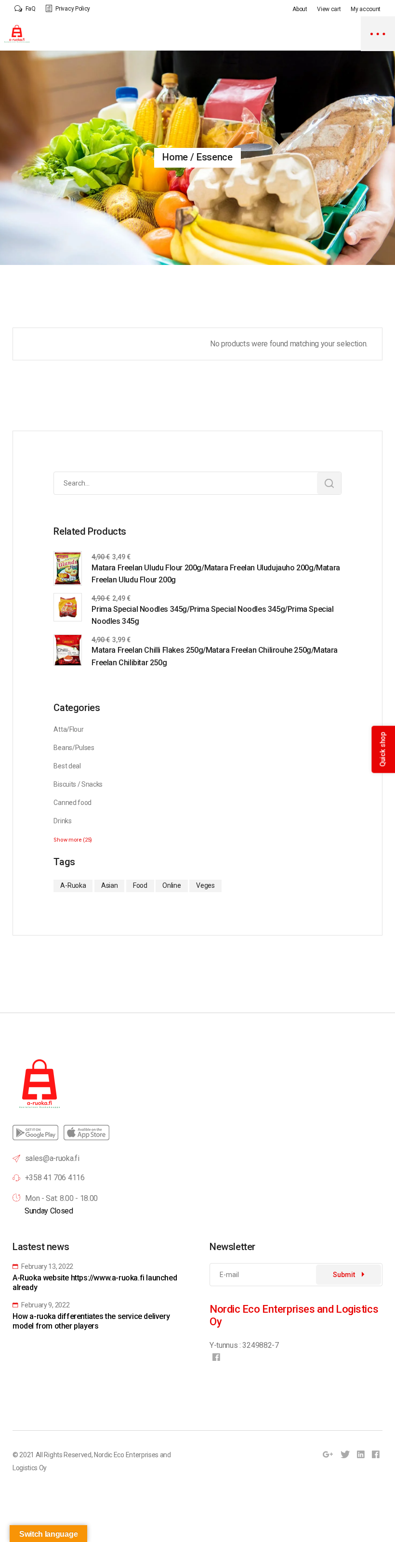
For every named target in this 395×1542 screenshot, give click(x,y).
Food (140, 885)
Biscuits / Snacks (78, 784)
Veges (205, 885)
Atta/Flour (68, 729)
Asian (109, 885)
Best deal (66, 766)
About (299, 9)
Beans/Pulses (73, 747)
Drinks (62, 821)
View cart (329, 9)
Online (171, 885)
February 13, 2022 (46, 1266)
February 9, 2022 (44, 1305)
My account (366, 9)
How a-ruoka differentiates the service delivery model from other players (91, 1321)
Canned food (72, 802)
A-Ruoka (73, 885)
